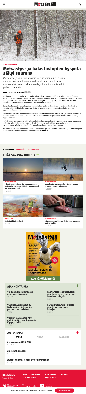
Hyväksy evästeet (64, 390)
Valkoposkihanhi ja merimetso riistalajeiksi (28, 359)
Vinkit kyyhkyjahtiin (16, 351)
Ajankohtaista (17, 286)
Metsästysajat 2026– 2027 (19, 342)
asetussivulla (47, 391)
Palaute (65, 375)
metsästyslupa (33, 149)
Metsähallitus (21, 149)
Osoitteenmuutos (31, 375)
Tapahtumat (51, 377)
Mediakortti (50, 375)
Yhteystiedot (29, 377)
